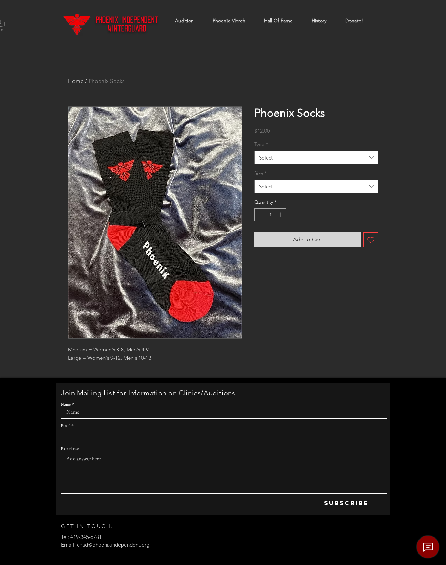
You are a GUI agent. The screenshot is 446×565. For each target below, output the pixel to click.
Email (65, 425)
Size (260, 173)
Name (66, 404)
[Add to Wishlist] (370, 239)
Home (76, 81)
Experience (70, 448)
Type (261, 144)
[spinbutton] (270, 215)
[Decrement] (259, 215)
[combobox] (316, 157)
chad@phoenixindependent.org (113, 544)
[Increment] (281, 215)
